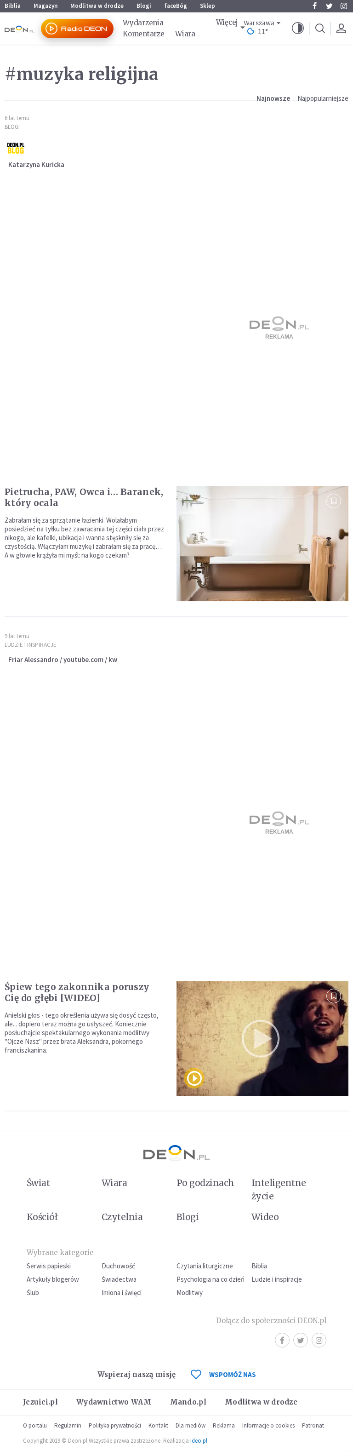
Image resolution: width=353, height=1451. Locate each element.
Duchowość (118, 1265)
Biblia (13, 6)
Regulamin (67, 1425)
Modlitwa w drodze (97, 6)
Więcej (227, 22)
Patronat (313, 1425)
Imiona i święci (122, 1292)
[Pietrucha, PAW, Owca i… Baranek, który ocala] (262, 543)
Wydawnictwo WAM (114, 1402)
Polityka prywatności (115, 1425)
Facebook (314, 6)
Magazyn (45, 6)
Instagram (343, 6)
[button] (298, 28)
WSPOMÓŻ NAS (232, 1374)
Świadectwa (119, 1279)
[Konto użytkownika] (341, 28)
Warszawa (259, 23)
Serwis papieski (49, 1265)
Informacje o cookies (268, 1425)
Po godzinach (205, 1182)
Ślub (33, 1292)
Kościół (42, 1216)
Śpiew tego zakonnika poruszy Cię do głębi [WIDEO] (77, 992)
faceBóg (175, 6)
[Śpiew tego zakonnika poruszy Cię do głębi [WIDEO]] (262, 1038)
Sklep (207, 6)
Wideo (265, 1216)
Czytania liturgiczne (204, 1265)
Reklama (224, 1425)
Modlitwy (189, 1292)
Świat (38, 1182)
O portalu (35, 1425)
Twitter (329, 6)
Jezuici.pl (40, 1402)
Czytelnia (122, 1216)
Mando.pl (188, 1402)
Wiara (185, 33)
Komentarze (143, 33)
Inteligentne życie (278, 1189)
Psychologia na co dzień (210, 1279)
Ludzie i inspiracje (31, 645)
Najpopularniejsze (322, 98)
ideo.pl (198, 1441)
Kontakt (158, 1425)
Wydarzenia (143, 22)
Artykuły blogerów (53, 1279)
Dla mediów (190, 1425)
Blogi (144, 6)
